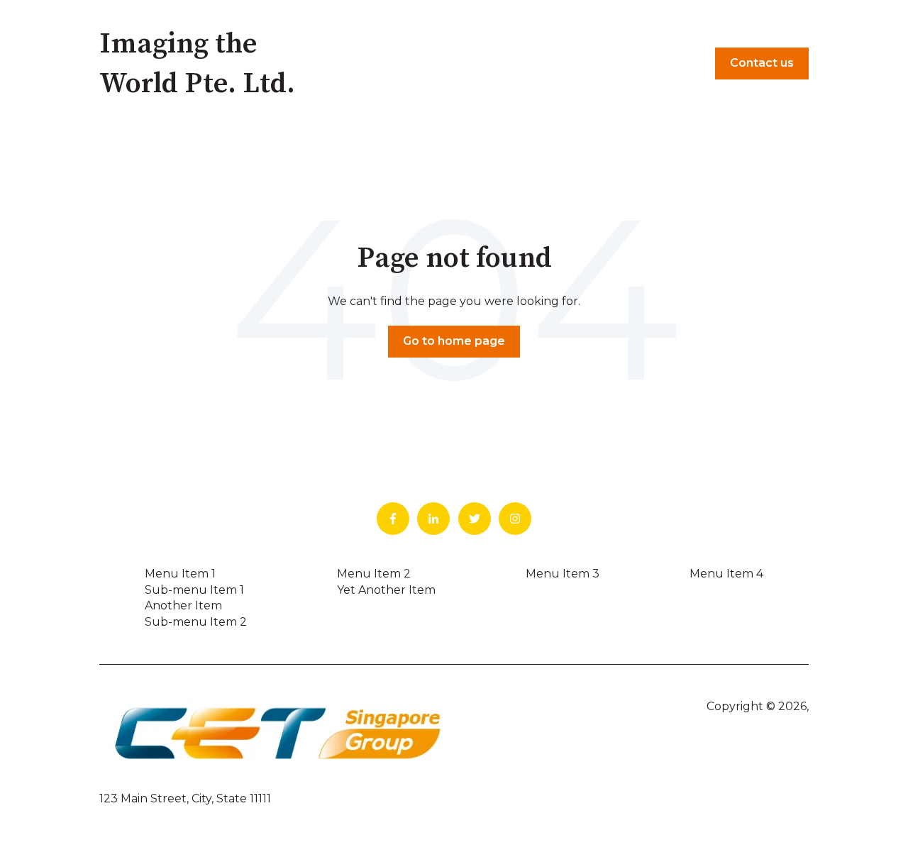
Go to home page (454, 341)
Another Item (183, 605)
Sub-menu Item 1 (194, 590)
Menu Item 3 (562, 573)
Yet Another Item (386, 590)
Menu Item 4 (726, 573)
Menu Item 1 (180, 573)
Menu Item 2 (374, 573)
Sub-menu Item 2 (196, 622)
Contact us (762, 63)
